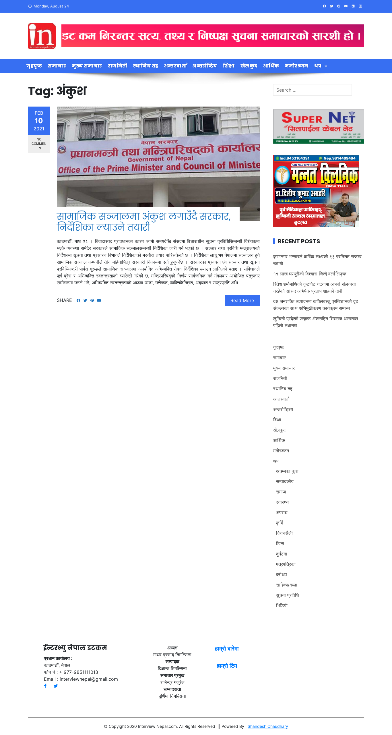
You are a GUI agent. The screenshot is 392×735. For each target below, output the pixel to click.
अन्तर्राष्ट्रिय (205, 66)
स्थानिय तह (145, 66)
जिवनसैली (284, 533)
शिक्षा (229, 66)
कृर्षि (279, 523)
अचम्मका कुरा (287, 471)
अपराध (281, 512)
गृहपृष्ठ (34, 66)
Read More (242, 300)
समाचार (57, 66)
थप (317, 66)
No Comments (39, 143)
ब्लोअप (281, 574)
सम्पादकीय (285, 481)
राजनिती (117, 66)
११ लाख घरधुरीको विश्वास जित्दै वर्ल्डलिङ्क (309, 274)
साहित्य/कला (286, 585)
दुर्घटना (281, 554)
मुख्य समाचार (87, 66)
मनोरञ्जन (296, 66)
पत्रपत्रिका (286, 564)
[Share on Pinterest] (92, 300)
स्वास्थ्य (282, 502)
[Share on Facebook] (78, 300)
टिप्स (280, 543)
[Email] (99, 300)
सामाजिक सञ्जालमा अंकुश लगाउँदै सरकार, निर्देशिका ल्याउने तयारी (143, 222)
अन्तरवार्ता (175, 66)
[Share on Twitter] (85, 300)
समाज (281, 492)
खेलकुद (248, 66)
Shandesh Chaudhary (268, 726)
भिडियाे (282, 605)
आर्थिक (271, 66)
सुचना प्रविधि (287, 595)
